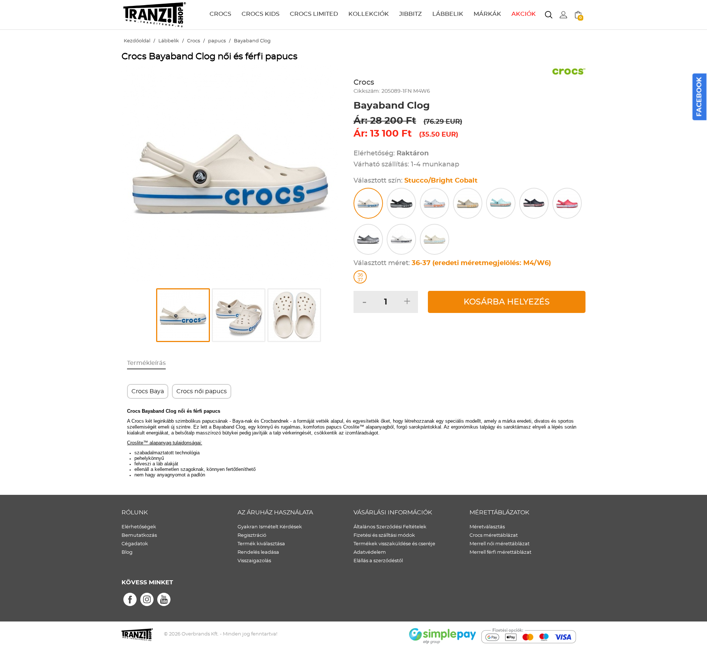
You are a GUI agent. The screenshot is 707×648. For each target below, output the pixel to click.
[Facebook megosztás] (130, 600)
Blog (127, 552)
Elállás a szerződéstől (378, 561)
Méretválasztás (487, 527)
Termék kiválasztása (261, 544)
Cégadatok (135, 544)
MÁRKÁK (487, 14)
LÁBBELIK (447, 14)
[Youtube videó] (163, 600)
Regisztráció (252, 535)
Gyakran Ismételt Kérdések (270, 527)
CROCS (220, 14)
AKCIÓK (523, 14)
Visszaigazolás (254, 561)
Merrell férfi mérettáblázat (500, 552)
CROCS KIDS (260, 14)
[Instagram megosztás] (146, 600)
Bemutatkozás (139, 535)
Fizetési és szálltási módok (384, 535)
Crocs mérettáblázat (493, 535)
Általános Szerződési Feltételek (390, 527)
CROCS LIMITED (314, 14)
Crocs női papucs (201, 391)
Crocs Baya (147, 391)
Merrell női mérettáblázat (499, 544)
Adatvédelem (370, 552)
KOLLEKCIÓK (368, 14)
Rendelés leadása (258, 552)
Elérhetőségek (139, 527)
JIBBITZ (410, 14)
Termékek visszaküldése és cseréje (394, 544)
